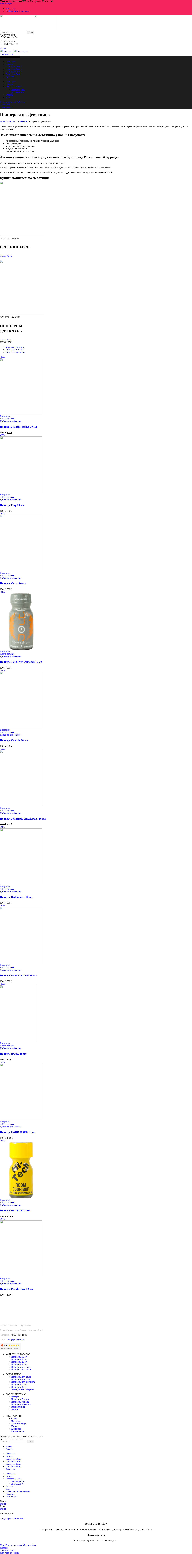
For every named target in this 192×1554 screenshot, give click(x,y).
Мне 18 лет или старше (11, 1545)
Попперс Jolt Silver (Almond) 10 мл (21, 661)
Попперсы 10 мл (19, 1357)
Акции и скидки (19, 1424)
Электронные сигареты (22, 1389)
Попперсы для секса (21, 1369)
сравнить (10, 1494)
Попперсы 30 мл (19, 1364)
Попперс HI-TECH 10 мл (15, 1210)
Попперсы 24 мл (19, 1359)
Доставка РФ (17, 92)
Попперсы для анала (21, 1367)
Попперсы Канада (20, 1402)
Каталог (15, 1426)
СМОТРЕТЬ (6, 256)
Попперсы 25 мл (19, 1362)
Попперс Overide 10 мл (14, 740)
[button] (5, 416)
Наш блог (16, 1421)
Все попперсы (18, 1407)
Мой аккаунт (11, 1496)
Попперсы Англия (20, 1399)
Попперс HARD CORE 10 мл (17, 1132)
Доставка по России (17, 121)
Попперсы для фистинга (23, 1382)
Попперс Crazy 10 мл (13, 583)
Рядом (3, 1504)
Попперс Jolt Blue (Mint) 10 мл (18, 426)
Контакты (16, 1429)
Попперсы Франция (21, 1404)
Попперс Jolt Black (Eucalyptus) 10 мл (23, 818)
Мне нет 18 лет (30, 1545)
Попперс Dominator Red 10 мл (18, 975)
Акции (14, 1409)
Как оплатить (17, 1431)
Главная (4, 121)
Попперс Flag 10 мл (12, 505)
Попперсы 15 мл (19, 1384)
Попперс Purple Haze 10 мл (16, 1288)
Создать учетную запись (11, 1518)
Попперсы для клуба (21, 1377)
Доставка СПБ (18, 90)
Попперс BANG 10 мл (13, 1053)
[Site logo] (17, 30)
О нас (14, 1418)
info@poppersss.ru (16, 1339)
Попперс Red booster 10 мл (16, 896)
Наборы (15, 1397)
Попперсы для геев (20, 1379)
